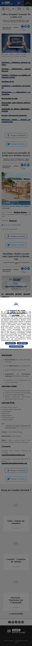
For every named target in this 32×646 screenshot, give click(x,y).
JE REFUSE (22, 343)
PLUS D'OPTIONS (16, 346)
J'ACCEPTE (10, 343)
